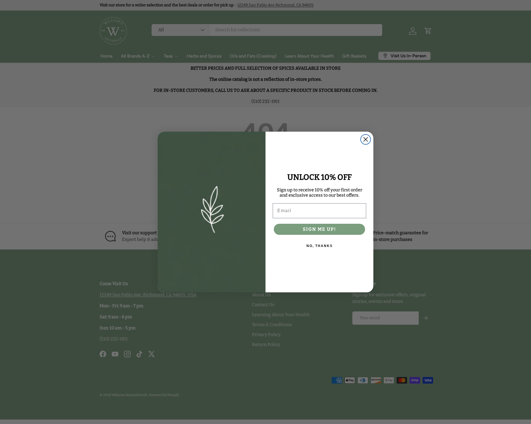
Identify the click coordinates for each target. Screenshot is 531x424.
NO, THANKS (319, 246)
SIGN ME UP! (319, 229)
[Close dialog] (366, 139)
